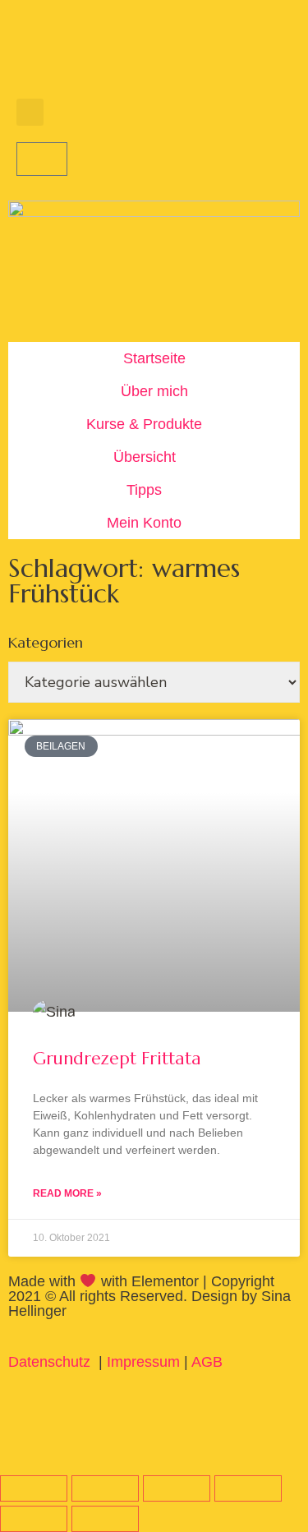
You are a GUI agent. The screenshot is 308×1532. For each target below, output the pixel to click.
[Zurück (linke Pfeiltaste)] (33, 1519)
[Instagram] (82, 53)
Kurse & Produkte (144, 424)
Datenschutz (51, 1362)
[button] (30, 112)
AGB (207, 1362)
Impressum (143, 1362)
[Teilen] (176, 1488)
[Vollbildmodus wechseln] (105, 1488)
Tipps (144, 490)
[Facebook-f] (36, 53)
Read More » (67, 1193)
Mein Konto (144, 523)
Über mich (154, 391)
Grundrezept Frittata (117, 1058)
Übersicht (144, 457)
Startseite (154, 358)
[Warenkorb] (41, 159)
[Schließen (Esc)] (248, 1488)
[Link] (172, 53)
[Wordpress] (127, 53)
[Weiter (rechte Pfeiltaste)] (105, 1519)
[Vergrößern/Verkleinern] (33, 1488)
